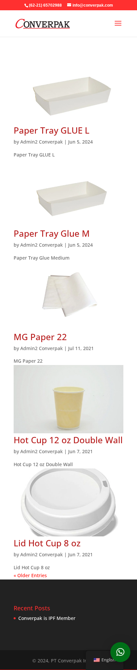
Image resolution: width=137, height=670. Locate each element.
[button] (120, 652)
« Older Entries (30, 575)
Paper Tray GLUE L (51, 130)
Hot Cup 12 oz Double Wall (68, 440)
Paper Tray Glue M (52, 233)
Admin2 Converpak (41, 142)
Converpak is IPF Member (46, 618)
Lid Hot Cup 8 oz (47, 543)
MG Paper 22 (40, 337)
